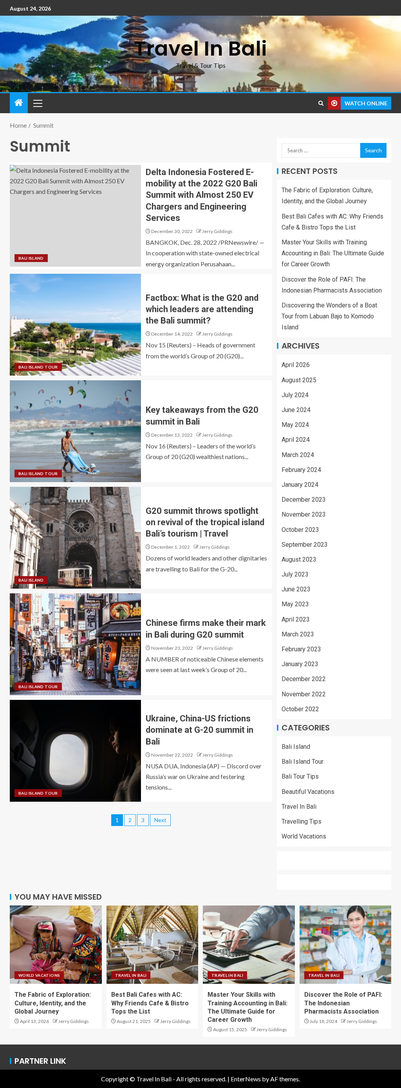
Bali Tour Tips (300, 776)
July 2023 (295, 574)
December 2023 (304, 499)
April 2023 (296, 619)
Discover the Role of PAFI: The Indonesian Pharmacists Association (343, 1003)
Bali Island (31, 258)
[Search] (321, 103)
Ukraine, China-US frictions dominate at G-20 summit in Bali (199, 730)
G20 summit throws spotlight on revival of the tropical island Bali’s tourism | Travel (205, 522)
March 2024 (298, 455)
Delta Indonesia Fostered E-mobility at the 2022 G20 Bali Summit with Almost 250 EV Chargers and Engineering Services (201, 195)
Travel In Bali (200, 48)
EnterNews (246, 1079)
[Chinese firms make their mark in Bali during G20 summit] (75, 644)
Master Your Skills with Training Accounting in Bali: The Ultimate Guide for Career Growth (333, 253)
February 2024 (301, 470)
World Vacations (304, 836)
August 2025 (299, 380)
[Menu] (37, 103)
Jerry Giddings (217, 231)
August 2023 (299, 559)
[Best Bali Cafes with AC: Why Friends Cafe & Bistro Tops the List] (153, 944)
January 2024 (300, 484)
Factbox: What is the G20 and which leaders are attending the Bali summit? (202, 309)
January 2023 (300, 664)
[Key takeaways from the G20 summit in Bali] (75, 431)
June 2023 (296, 589)
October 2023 (300, 529)
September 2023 (305, 544)
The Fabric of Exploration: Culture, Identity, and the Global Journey (52, 1003)
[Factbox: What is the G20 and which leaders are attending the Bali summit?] (75, 325)
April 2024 (296, 439)
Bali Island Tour (38, 367)
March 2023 (298, 634)
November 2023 (304, 514)
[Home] (18, 102)
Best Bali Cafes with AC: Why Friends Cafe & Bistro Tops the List (150, 1003)
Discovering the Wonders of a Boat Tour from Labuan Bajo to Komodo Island (329, 316)
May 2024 (295, 424)
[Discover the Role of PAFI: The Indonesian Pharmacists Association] (346, 944)
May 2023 (295, 604)
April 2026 (296, 365)
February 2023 (301, 649)
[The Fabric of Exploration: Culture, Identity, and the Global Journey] (56, 944)
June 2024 (296, 410)
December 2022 (304, 679)
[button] (37, 103)
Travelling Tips (302, 821)
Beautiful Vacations (308, 791)
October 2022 (300, 709)
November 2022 (304, 694)
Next (160, 820)
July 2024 (295, 395)
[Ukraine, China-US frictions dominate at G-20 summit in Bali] (75, 751)
